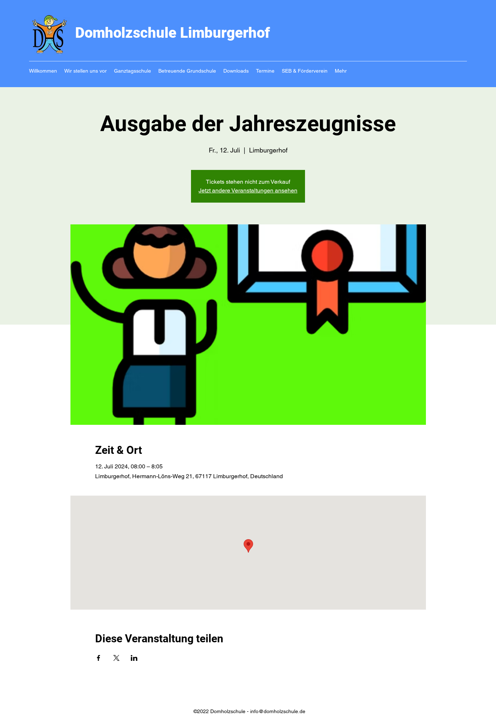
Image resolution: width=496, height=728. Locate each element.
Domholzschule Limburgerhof (172, 32)
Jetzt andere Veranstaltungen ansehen (248, 190)
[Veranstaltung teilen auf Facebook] (98, 658)
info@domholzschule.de (277, 711)
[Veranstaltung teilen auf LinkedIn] (134, 658)
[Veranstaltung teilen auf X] (116, 658)
